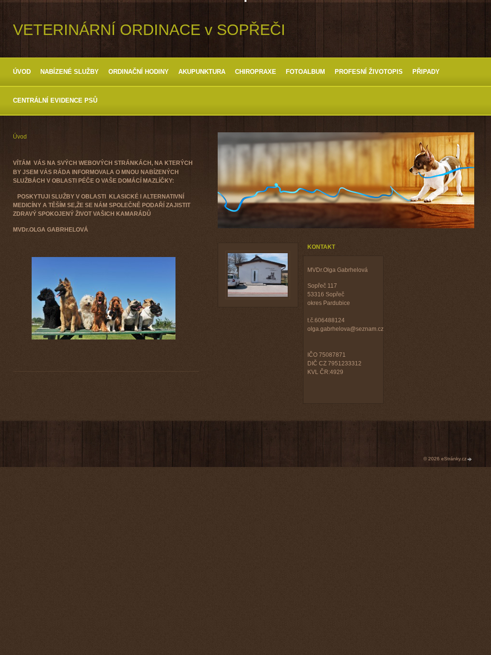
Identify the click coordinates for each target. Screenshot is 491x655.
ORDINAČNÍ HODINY (138, 71)
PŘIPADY (426, 71)
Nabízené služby (69, 71)
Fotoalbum (305, 71)
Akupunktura (201, 71)
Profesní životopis (369, 71)
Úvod (22, 71)
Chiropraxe (255, 71)
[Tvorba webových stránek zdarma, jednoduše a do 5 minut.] (470, 459)
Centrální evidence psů (55, 100)
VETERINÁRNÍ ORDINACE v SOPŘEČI (149, 29)
